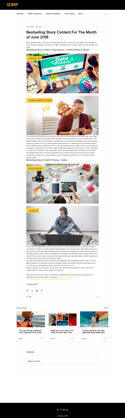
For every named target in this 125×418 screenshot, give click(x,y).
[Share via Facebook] (27, 291)
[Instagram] (58, 410)
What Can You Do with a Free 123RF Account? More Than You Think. (62, 332)
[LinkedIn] (67, 410)
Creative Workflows (53, 14)
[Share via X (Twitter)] (32, 291)
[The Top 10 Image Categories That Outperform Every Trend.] (31, 319)
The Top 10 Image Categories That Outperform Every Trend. (30, 332)
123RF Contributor (34, 14)
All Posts (20, 14)
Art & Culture (69, 14)
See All (106, 307)
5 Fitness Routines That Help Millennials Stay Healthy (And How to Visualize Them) (93, 332)
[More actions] (97, 27)
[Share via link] (42, 291)
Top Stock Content (32, 284)
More (81, 14)
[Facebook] (61, 410)
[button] (106, 13)
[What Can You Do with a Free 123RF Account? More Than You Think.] (62, 319)
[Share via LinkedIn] (37, 291)
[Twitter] (64, 410)
